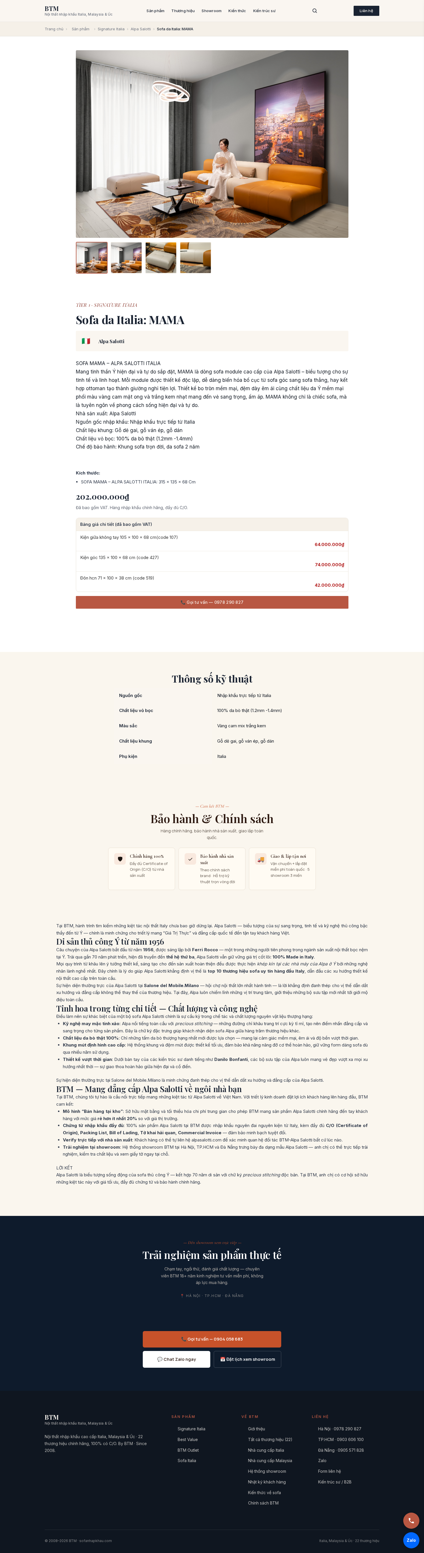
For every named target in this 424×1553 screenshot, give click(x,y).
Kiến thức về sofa (264, 1492)
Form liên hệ (329, 1471)
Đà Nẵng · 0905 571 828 (341, 1450)
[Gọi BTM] (411, 1521)
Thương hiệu (183, 10)
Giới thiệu (256, 1428)
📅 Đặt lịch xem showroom (247, 1359)
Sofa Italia (187, 1460)
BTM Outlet (188, 1450)
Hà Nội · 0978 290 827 (339, 1428)
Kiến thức (237, 10)
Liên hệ (366, 10)
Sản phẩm (155, 10)
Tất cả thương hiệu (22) (270, 1439)
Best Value (188, 1439)
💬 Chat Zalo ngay (176, 1359)
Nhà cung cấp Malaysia (270, 1460)
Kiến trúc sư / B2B (335, 1481)
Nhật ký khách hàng (267, 1481)
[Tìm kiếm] (314, 10)
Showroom (212, 10)
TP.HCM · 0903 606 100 (341, 1439)
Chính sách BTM (263, 1502)
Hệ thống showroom (267, 1471)
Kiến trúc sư (264, 10)
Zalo (322, 1460)
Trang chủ (54, 29)
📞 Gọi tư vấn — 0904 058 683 (212, 1339)
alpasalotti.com (207, 1140)
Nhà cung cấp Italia (266, 1450)
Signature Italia (111, 29)
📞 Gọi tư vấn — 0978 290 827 (212, 602)
